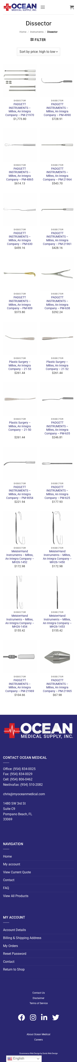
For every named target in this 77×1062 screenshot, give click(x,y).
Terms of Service (39, 1003)
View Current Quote (17, 872)
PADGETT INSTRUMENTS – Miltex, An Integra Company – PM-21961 (57, 238)
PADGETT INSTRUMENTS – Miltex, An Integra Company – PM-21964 (57, 174)
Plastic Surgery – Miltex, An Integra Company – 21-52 (57, 365)
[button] (42, 7)
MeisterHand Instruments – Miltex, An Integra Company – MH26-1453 (57, 621)
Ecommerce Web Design (30, 1053)
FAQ (6, 888)
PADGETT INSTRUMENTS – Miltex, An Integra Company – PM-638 (57, 303)
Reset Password (14, 954)
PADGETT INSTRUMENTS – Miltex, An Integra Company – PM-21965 (57, 686)
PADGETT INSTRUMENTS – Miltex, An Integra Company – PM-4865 (19, 174)
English (18, 1058)
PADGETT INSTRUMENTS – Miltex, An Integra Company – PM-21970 (19, 110)
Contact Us (38, 992)
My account (11, 864)
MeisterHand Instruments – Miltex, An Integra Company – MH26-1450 (57, 557)
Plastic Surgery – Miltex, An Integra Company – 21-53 (19, 365)
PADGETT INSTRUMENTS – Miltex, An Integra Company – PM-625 (57, 492)
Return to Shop (14, 969)
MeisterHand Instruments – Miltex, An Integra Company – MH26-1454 (19, 621)
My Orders (10, 946)
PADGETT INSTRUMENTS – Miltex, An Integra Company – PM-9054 (19, 492)
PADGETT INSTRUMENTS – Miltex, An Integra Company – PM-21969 (19, 686)
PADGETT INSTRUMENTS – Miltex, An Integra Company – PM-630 (19, 238)
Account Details (14, 930)
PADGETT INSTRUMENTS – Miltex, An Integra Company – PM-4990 (57, 110)
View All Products (15, 896)
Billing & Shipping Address (22, 938)
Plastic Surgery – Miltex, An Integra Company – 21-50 (19, 426)
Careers (38, 1039)
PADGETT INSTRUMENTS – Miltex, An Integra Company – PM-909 (19, 303)
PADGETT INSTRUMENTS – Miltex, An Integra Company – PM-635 (57, 428)
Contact (8, 880)
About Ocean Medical (38, 1034)
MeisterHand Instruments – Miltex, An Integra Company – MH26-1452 (19, 557)
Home (23, 31)
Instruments (37, 31)
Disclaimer (38, 998)
